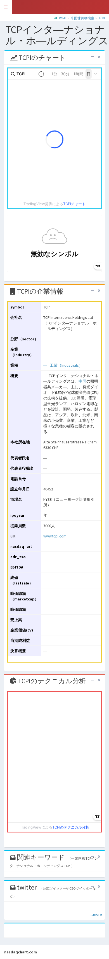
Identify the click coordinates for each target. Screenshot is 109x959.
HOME (62, 18)
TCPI (101, 18)
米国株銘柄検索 (82, 18)
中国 (82, 381)
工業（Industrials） (66, 365)
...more (96, 914)
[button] (6, 7)
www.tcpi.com (55, 536)
